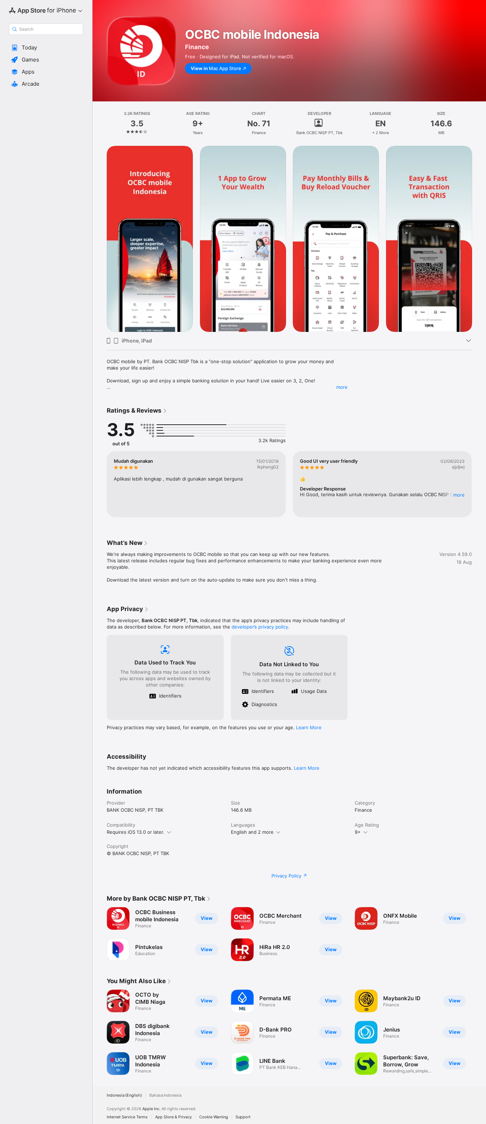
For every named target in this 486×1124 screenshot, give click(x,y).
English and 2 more (252, 832)
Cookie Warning (213, 1117)
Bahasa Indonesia (165, 1095)
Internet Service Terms (127, 1117)
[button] (46, 47)
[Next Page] (479, 238)
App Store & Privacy (173, 1117)
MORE (459, 495)
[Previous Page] (100, 238)
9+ (358, 832)
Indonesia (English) (124, 1095)
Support (243, 1117)
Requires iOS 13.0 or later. (135, 832)
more (342, 387)
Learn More (309, 727)
